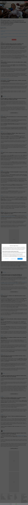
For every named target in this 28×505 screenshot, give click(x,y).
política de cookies (18, 249)
